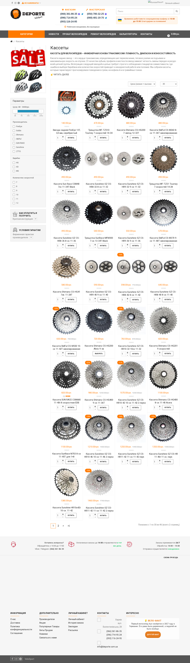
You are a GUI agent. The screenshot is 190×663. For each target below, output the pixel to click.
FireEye (19, 126)
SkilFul (18, 139)
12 (17, 203)
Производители (47, 619)
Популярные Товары (49, 626)
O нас (13, 619)
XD (17, 167)
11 (17, 199)
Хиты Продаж (46, 630)
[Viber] (79, 14)
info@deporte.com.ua (107, 646)
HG (17, 163)
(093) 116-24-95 (68, 21)
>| (69, 525)
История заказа (76, 623)
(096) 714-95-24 (68, 17)
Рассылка (73, 630)
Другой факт (153, 635)
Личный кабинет (76, 619)
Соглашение (16, 633)
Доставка (15, 623)
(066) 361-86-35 (68, 14)
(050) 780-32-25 (95, 14)
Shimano (19, 135)
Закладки (73, 626)
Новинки (43, 634)
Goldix (18, 131)
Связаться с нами (48, 637)
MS (17, 171)
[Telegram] (82, 14)
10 (17, 195)
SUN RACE (20, 143)
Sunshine (20, 147)
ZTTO (18, 151)
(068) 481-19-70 (95, 17)
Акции (42, 623)
